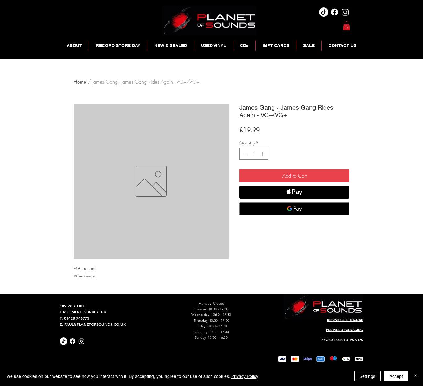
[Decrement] (244, 153)
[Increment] (263, 153)
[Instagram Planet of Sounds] (81, 341)
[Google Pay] (294, 208)
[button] (346, 25)
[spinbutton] (253, 153)
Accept (396, 376)
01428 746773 (76, 317)
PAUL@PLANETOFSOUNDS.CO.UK (95, 324)
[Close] (415, 376)
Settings (367, 376)
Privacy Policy (244, 376)
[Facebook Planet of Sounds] (72, 341)
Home (80, 81)
